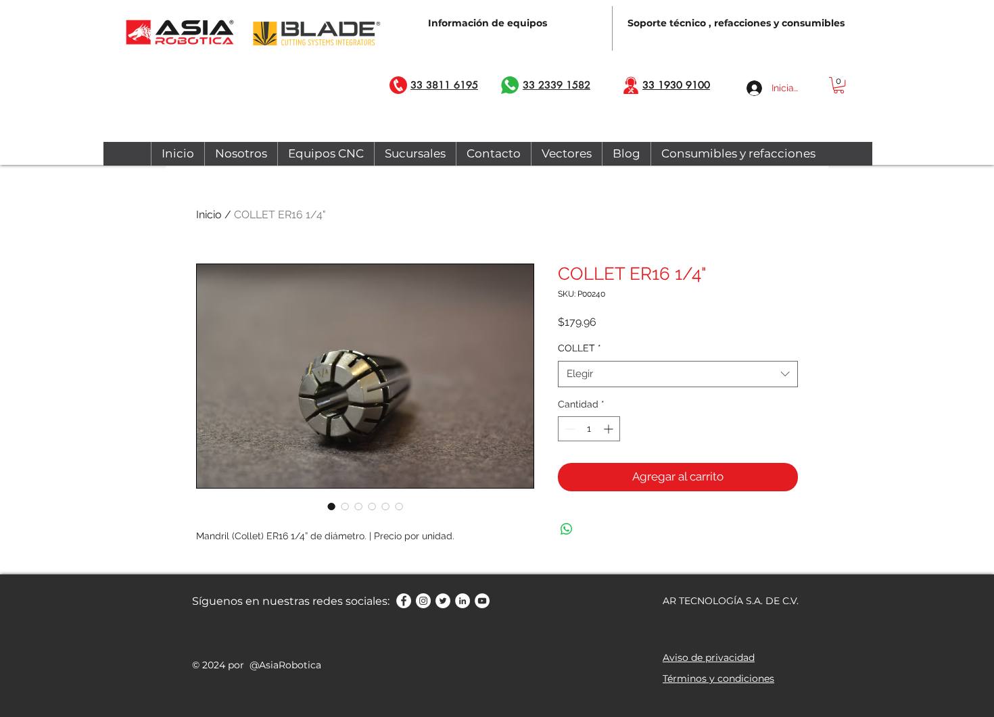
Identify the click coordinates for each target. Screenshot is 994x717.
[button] (839, 85)
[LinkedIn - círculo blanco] (462, 600)
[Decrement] (568, 429)
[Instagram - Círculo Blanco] (423, 600)
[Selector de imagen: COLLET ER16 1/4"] (331, 506)
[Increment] (609, 429)
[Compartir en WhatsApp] (567, 529)
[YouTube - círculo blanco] (482, 600)
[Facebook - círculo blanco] (403, 600)
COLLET (579, 348)
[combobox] (678, 374)
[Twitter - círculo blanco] (442, 600)
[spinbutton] (589, 429)
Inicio (209, 214)
